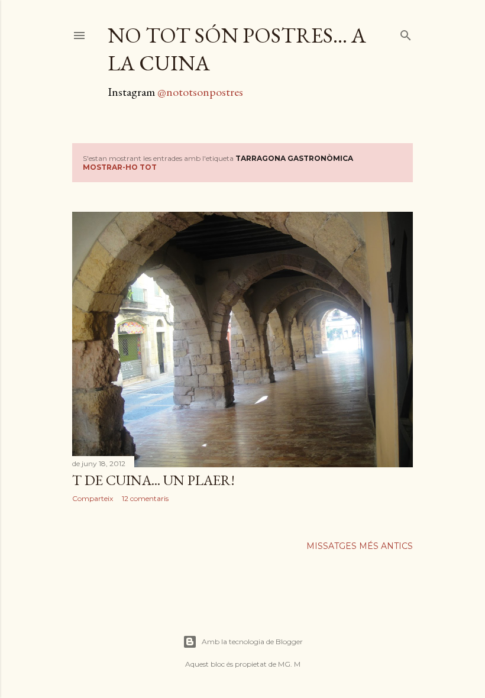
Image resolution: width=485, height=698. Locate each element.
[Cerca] (406, 32)
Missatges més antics (359, 546)
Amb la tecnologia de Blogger (252, 641)
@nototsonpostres (200, 91)
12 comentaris (145, 498)
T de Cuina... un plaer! (153, 480)
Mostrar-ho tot (120, 167)
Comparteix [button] (92, 498)
